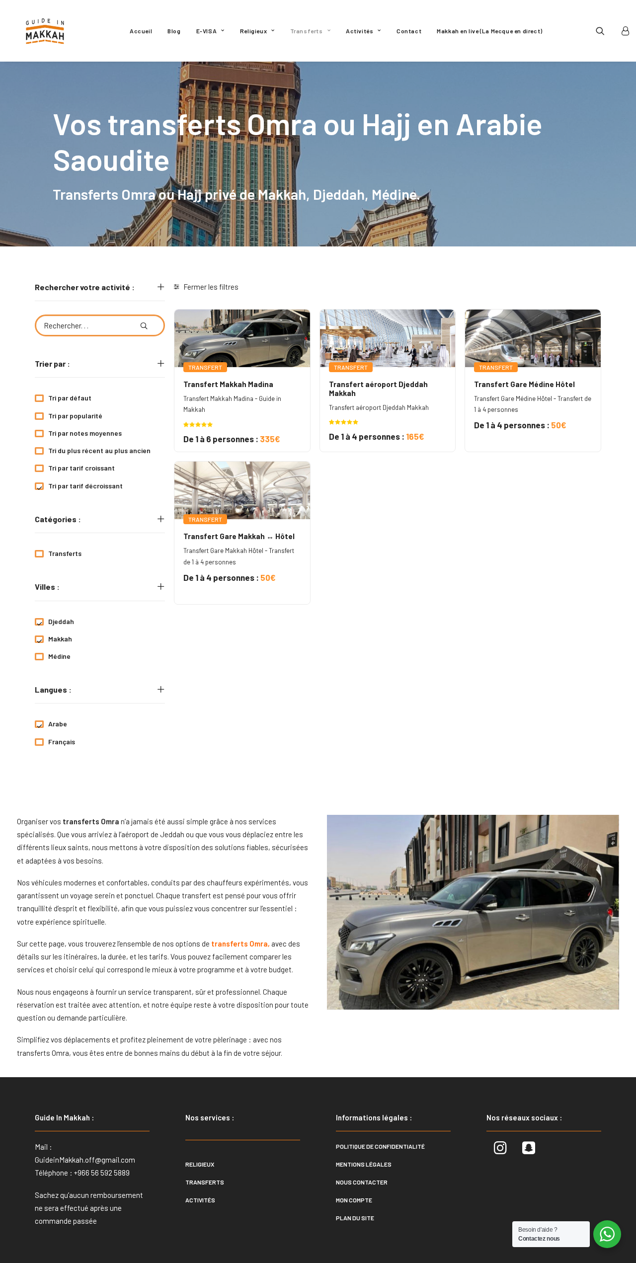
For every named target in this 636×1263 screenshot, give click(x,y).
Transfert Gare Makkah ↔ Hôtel (239, 536)
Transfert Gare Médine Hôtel (524, 384)
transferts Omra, (44, 1052)
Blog (173, 30)
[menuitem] (141, 31)
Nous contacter (362, 1182)
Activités (359, 30)
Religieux (253, 30)
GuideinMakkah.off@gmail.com (85, 1159)
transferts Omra (239, 943)
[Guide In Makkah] (45, 30)
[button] (606, 31)
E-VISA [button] (206, 30)
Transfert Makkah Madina (228, 384)
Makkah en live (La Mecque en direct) (490, 30)
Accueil (141, 30)
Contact (409, 30)
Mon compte (354, 1199)
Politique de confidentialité (380, 1146)
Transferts (306, 30)
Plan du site (355, 1217)
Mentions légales (364, 1164)
